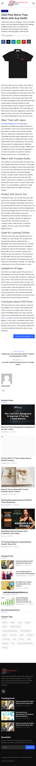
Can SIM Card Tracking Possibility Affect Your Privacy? (23, 584)
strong (6, 318)
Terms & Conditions (7, 761)
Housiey (4, 647)
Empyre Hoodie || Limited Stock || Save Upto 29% (24, 562)
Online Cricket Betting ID (9, 631)
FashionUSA (6, 639)
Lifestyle (27, 622)
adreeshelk (4, 432)
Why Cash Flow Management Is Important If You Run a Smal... (18, 428)
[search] (33, 3)
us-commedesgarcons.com (10, 123)
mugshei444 (4, 494)
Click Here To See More (23, 336)
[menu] (2, 3)
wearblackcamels (20, 575)
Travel (20, 622)
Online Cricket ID (15, 626)
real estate (13, 635)
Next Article (17, 360)
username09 (5, 386)
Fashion (4, 622)
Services (21, 639)
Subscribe (30, 747)
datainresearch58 (5, 505)
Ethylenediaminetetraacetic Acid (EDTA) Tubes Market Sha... (16, 501)
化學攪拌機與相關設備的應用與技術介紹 (15, 592)
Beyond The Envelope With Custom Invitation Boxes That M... (14, 490)
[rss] (3, 691)
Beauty (4, 635)
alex (2, 536)
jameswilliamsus (20, 604)
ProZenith (30, 635)
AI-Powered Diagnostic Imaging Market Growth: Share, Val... (16, 543)
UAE (13, 643)
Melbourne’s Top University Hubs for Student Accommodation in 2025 (18, 355)
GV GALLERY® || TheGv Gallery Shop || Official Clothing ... (16, 459)
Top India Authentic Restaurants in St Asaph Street (18, 363)
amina (17, 588)
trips (28, 639)
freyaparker (4, 463)
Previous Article (19, 351)
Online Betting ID (25, 631)
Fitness (4, 626)
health (12, 622)
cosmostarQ (6, 594)
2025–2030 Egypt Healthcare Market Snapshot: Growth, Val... (24, 600)
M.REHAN (18, 565)
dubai (21, 635)
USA (14, 639)
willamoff (18, 718)
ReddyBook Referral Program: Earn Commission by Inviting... (14, 532)
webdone (5, 643)
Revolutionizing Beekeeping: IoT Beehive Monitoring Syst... (25, 714)
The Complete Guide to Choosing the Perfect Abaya (25, 572)
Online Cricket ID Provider (25, 643)
